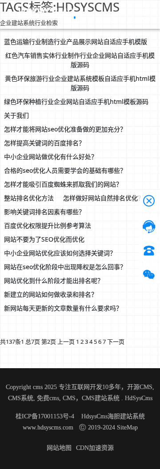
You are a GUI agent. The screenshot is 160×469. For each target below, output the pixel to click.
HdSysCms (138, 398)
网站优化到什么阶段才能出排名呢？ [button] (54, 280)
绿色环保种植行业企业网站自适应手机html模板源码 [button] (76, 101)
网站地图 (59, 448)
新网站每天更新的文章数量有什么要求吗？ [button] (63, 308)
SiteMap (127, 427)
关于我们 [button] (16, 115)
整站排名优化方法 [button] (29, 198)
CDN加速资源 (95, 448)
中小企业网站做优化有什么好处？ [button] (50, 156)
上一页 (66, 342)
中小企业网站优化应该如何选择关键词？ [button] (60, 253)
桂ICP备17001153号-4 (46, 416)
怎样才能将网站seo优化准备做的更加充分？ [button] (65, 129)
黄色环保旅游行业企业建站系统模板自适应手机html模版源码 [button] (80, 83)
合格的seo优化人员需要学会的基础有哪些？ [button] (65, 170)
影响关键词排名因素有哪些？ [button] (44, 211)
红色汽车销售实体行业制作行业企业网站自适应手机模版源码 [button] (80, 60)
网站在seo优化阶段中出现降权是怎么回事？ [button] (65, 266)
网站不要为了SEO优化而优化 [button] (44, 239)
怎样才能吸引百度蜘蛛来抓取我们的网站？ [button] (63, 184)
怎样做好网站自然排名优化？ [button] (103, 198)
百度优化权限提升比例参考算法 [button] (47, 225)
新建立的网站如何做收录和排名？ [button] (50, 294)
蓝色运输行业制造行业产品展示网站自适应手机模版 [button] (75, 41)
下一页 (115, 342)
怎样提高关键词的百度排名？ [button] (44, 143)
